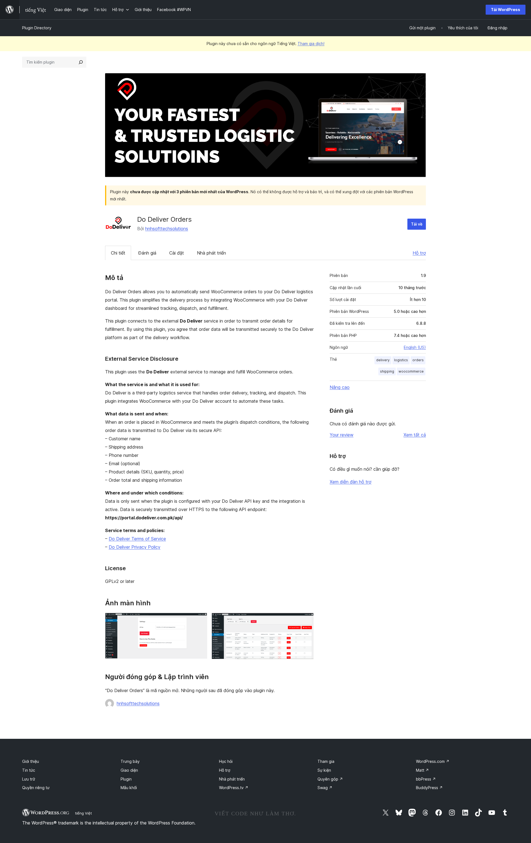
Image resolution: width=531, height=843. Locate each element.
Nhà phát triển (211, 253)
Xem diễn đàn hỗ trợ (350, 482)
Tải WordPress (505, 9)
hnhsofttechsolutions (166, 228)
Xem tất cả (415, 435)
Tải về (416, 224)
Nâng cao (340, 387)
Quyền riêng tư (36, 787)
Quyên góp (330, 779)
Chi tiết (118, 253)
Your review (341, 435)
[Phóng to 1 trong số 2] (199, 620)
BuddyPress (429, 787)
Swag (324, 787)
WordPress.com (432, 761)
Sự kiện (324, 770)
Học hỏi (226, 761)
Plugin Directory (36, 27)
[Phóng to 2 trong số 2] (306, 620)
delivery (383, 360)
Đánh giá (147, 253)
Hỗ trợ (419, 253)
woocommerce (411, 371)
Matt (422, 770)
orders (418, 360)
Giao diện (129, 770)
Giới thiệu (30, 761)
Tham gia (325, 761)
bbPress (426, 779)
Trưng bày (130, 761)
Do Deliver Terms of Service (137, 538)
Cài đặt (176, 253)
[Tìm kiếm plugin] (80, 62)
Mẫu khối (129, 787)
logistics (401, 360)
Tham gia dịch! (311, 43)
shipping (387, 371)
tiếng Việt (83, 813)
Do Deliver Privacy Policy (134, 547)
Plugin (126, 779)
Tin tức (28, 770)
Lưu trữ (28, 779)
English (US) (415, 347)
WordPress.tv (233, 787)
